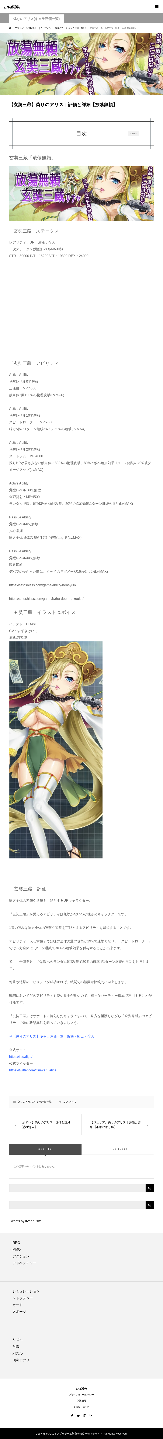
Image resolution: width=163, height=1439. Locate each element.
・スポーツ (17, 1311)
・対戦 (14, 1346)
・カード (16, 1305)
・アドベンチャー (22, 1263)
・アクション (19, 1256)
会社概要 (81, 1400)
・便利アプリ (19, 1360)
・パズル (16, 1353)
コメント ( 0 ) (45, 1149)
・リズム (16, 1340)
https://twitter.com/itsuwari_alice (32, 1070)
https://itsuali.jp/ (20, 1056)
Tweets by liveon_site (25, 1221)
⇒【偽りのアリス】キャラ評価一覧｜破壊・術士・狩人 (51, 1036)
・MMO (15, 1249)
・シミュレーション (24, 1291)
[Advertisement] (81, 308)
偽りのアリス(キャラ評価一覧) (36, 19)
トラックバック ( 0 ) (117, 1149)
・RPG (14, 1242)
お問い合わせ (81, 1406)
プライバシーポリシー (81, 1394)
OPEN (134, 134)
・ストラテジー (21, 1298)
